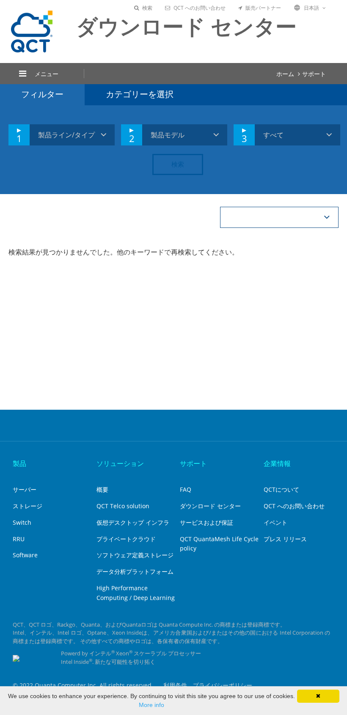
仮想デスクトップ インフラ (132, 522)
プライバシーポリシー (222, 685)
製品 (19, 463)
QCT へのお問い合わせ (200, 7)
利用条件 (175, 685)
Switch (22, 522)
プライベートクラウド (126, 539)
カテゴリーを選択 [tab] (140, 94)
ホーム (285, 74)
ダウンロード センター (210, 506)
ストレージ (27, 506)
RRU (19, 539)
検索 (147, 7)
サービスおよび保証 (206, 522)
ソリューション (120, 463)
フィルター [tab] (42, 94)
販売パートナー (263, 7)
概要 (102, 489)
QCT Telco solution (122, 506)
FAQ (185, 489)
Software (25, 555)
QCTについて (281, 489)
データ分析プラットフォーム (135, 571)
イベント (275, 522)
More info (151, 704)
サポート (314, 74)
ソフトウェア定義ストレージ (135, 555)
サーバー (24, 489)
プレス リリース (285, 539)
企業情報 (277, 463)
